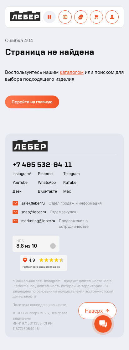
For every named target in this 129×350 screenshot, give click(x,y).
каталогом (72, 72)
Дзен (17, 191)
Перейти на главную (32, 101)
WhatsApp (47, 182)
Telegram (71, 173)
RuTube (69, 182)
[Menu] (49, 17)
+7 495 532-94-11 (42, 164)
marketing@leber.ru (38, 220)
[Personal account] (112, 17)
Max (67, 191)
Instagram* (22, 173)
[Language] (65, 17)
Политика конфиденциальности (39, 305)
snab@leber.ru (33, 212)
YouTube (20, 182)
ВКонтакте (47, 191)
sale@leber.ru (33, 203)
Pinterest (46, 173)
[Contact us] (80, 17)
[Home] (25, 17)
